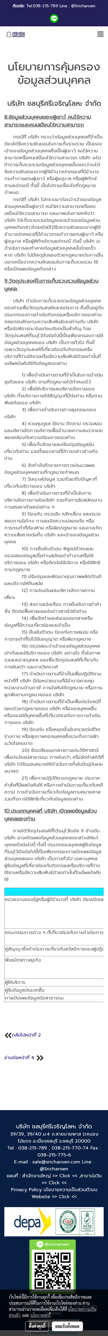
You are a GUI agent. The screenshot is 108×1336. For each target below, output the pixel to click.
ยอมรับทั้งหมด (67, 1326)
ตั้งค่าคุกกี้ (37, 1326)
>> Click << (54, 1182)
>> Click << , (66, 1175)
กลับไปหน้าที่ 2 (27, 1035)
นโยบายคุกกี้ (41, 1315)
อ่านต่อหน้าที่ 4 (19, 1057)
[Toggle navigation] (100, 34)
